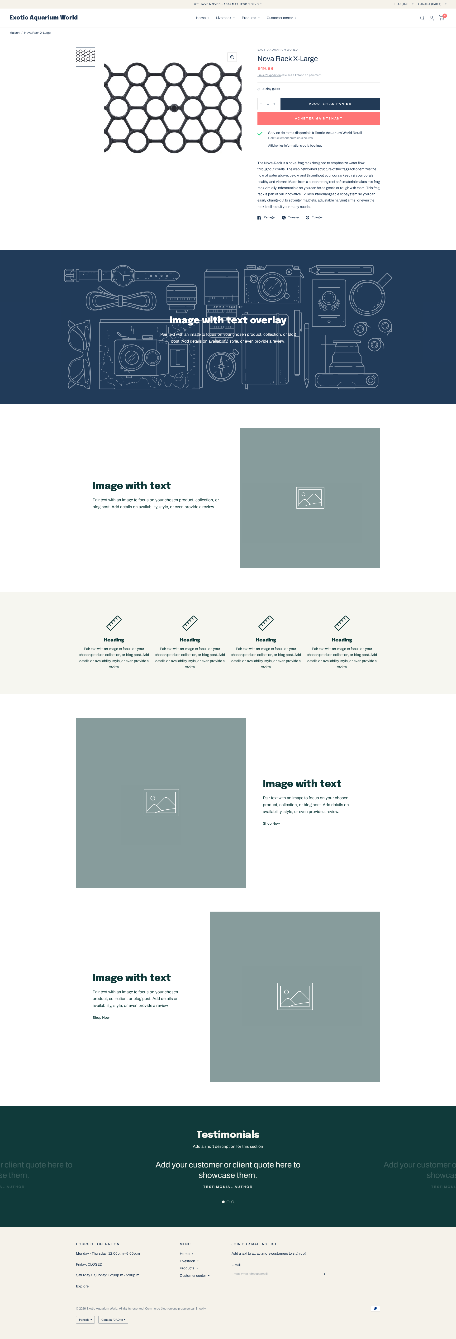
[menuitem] (202, 18)
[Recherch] (422, 18)
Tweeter (293, 217)
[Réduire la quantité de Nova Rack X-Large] (261, 104)
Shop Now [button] (271, 823)
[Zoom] (232, 57)
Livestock (223, 18)
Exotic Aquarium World (44, 18)
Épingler (317, 217)
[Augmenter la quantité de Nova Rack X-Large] (274, 104)
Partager (269, 217)
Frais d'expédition (269, 75)
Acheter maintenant (319, 118)
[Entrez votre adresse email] (323, 1274)
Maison (14, 32)
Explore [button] (82, 1286)
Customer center (280, 18)
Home (201, 18)
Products (249, 18)
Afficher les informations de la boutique (295, 145)
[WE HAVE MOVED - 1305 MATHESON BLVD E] (228, 4)
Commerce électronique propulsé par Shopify (175, 1308)
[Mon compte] (431, 18)
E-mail (236, 1265)
